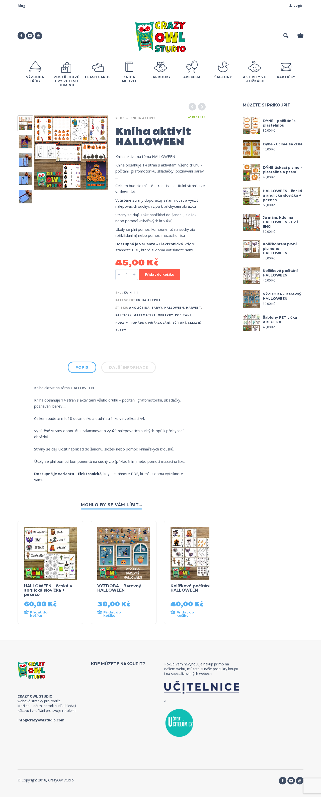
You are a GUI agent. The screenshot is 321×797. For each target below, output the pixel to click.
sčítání (179, 322)
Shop (119, 118)
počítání (183, 315)
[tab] (82, 368)
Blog (22, 5)
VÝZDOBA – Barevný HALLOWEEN (119, 588)
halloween (174, 307)
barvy (157, 307)
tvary (120, 330)
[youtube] (38, 35)
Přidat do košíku (159, 274)
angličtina (139, 307)
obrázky (165, 315)
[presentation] (42, 153)
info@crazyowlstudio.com (41, 720)
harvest (193, 307)
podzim (122, 322)
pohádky (138, 322)
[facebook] (21, 35)
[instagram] (30, 35)
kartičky (123, 315)
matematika (144, 315)
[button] (285, 35)
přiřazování (159, 322)
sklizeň (195, 322)
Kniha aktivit (143, 118)
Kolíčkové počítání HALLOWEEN (190, 588)
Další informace (128, 367)
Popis (82, 367)
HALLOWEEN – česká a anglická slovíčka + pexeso (48, 590)
